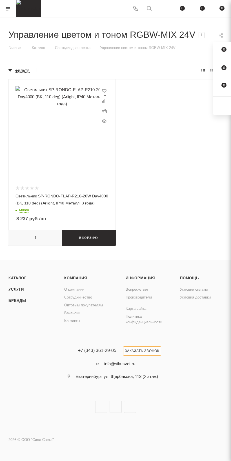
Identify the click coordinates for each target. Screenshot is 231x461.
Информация (140, 278)
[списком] (212, 70)
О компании (74, 289)
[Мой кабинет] (162, 8)
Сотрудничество (78, 297)
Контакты (72, 321)
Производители (139, 297)
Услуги (16, 289)
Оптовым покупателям (83, 305)
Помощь (189, 278)
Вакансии (72, 313)
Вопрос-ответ (137, 289)
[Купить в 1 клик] (104, 110)
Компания (75, 278)
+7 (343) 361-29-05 (97, 350)
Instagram (101, 407)
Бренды (17, 301)
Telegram (116, 407)
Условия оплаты (194, 289)
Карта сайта (136, 308)
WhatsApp (130, 407)
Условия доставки (195, 297)
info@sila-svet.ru (119, 363)
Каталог (17, 278)
